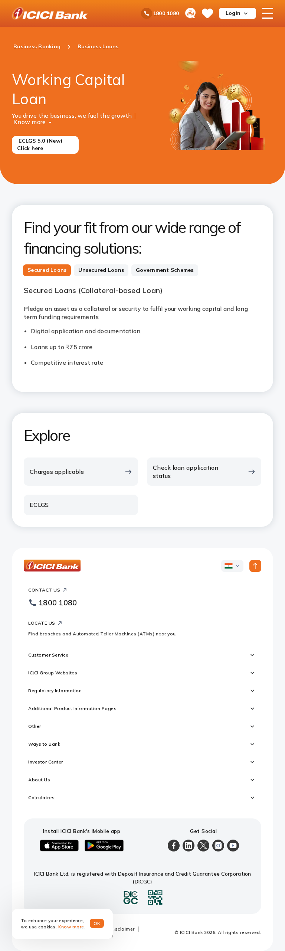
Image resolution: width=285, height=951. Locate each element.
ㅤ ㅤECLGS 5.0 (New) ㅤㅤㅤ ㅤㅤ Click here (41, 144)
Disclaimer (122, 929)
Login (233, 13)
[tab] (47, 270)
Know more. (71, 926)
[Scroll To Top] (255, 566)
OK (97, 923)
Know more (29, 121)
